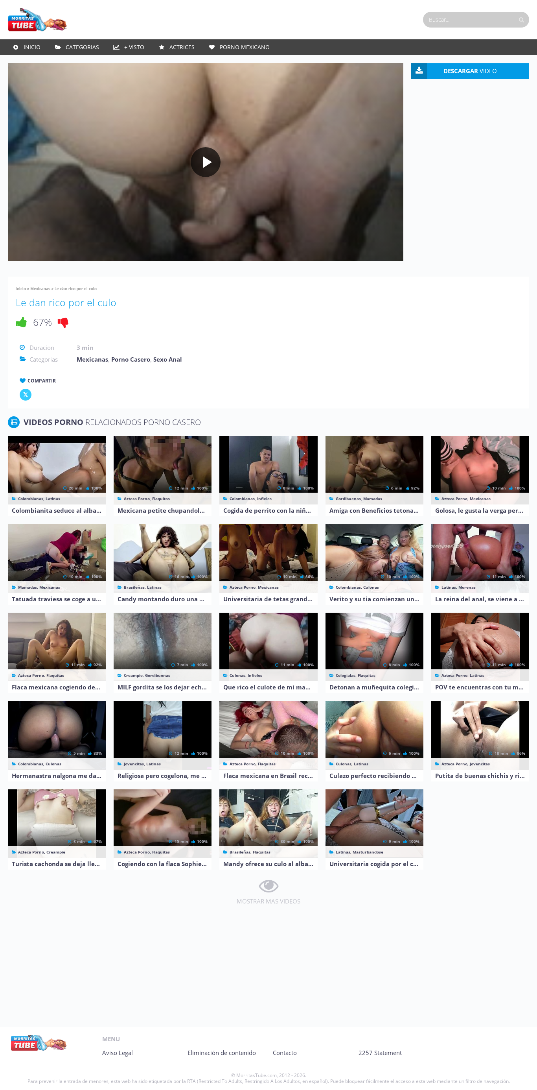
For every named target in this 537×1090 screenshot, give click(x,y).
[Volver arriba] (520, 1076)
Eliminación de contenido (222, 1053)
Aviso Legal (117, 1053)
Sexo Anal (167, 359)
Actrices (182, 47)
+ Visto (134, 47)
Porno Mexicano (245, 47)
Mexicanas (40, 288)
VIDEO (470, 71)
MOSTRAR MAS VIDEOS (268, 901)
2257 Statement (380, 1053)
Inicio (32, 47)
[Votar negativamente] (63, 322)
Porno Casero (130, 359)
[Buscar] (521, 20)
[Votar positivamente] (22, 322)
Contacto (285, 1053)
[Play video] (206, 162)
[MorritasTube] (37, 19)
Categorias (82, 47)
